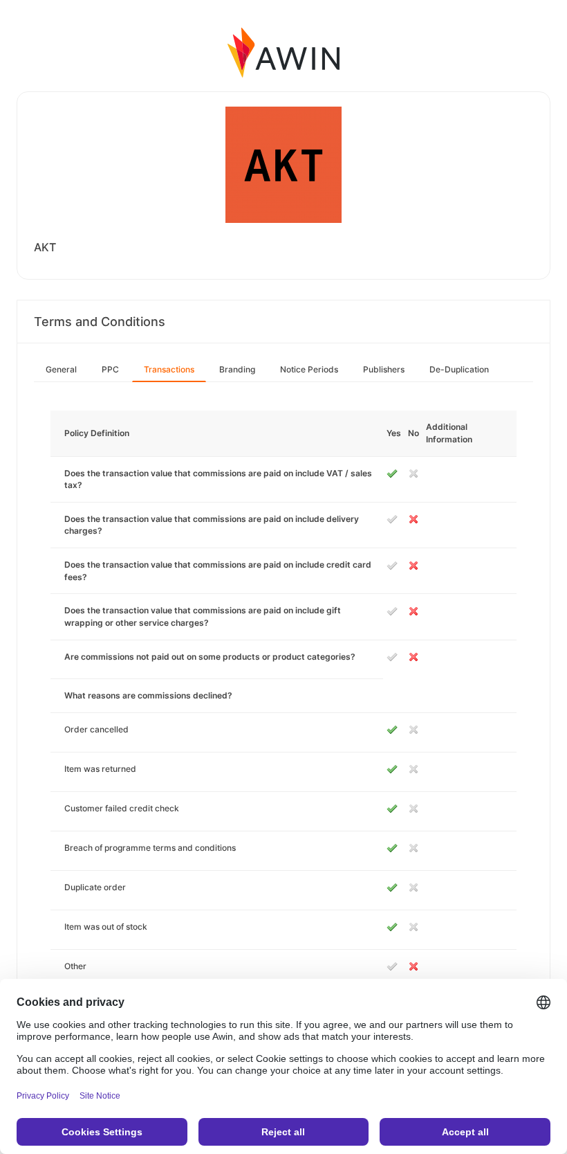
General (61, 369)
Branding (237, 369)
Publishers (384, 369)
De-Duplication (459, 369)
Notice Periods (309, 369)
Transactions (169, 369)
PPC (110, 369)
